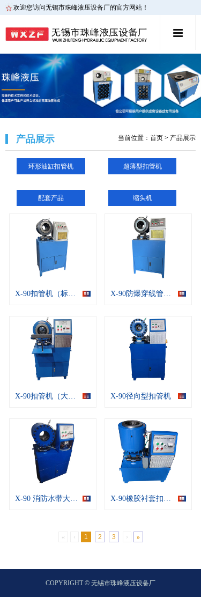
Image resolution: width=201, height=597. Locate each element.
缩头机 (142, 198)
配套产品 (51, 198)
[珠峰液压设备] (81, 34)
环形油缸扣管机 (50, 166)
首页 (156, 138)
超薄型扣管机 (142, 166)
